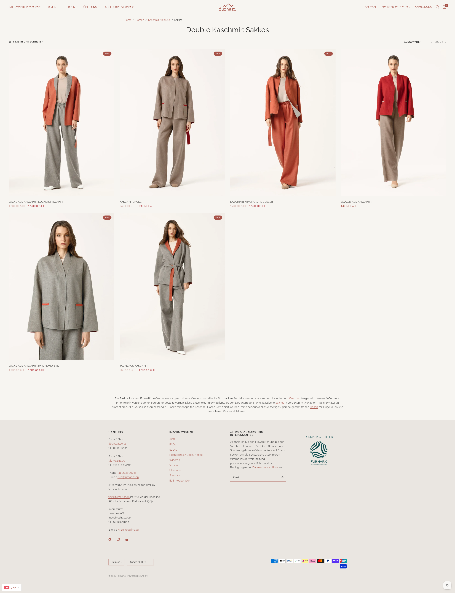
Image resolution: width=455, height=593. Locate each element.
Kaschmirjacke (130, 201)
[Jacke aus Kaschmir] (172, 286)
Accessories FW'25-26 (120, 7)
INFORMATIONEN (181, 432)
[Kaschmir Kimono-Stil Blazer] (283, 122)
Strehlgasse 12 (117, 443)
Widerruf (174, 460)
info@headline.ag (128, 529)
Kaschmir (294, 398)
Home (127, 19)
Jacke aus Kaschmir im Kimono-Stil (34, 365)
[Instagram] (121, 539)
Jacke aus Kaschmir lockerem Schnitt (37, 201)
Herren (70, 7)
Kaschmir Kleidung (159, 19)
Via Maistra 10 (116, 460)
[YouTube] (129, 540)
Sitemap (174, 475)
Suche (173, 449)
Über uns (90, 7)
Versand (174, 465)
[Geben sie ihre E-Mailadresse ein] (282, 477)
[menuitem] (26, 7)
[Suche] (437, 7)
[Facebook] (112, 539)
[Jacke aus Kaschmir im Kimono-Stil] (61, 286)
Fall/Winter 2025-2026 (25, 7)
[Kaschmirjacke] (172, 122)
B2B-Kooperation (180, 480)
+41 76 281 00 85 (127, 472)
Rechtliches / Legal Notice (186, 454)
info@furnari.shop (128, 477)
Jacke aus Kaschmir (134, 365)
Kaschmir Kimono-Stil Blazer (251, 201)
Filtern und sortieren (28, 42)
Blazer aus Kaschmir (356, 201)
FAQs (172, 444)
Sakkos (279, 402)
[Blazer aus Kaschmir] (393, 122)
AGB (172, 439)
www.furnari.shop (119, 497)
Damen (52, 7)
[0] (443, 7)
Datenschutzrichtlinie (265, 467)
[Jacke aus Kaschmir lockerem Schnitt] (61, 122)
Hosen (314, 407)
